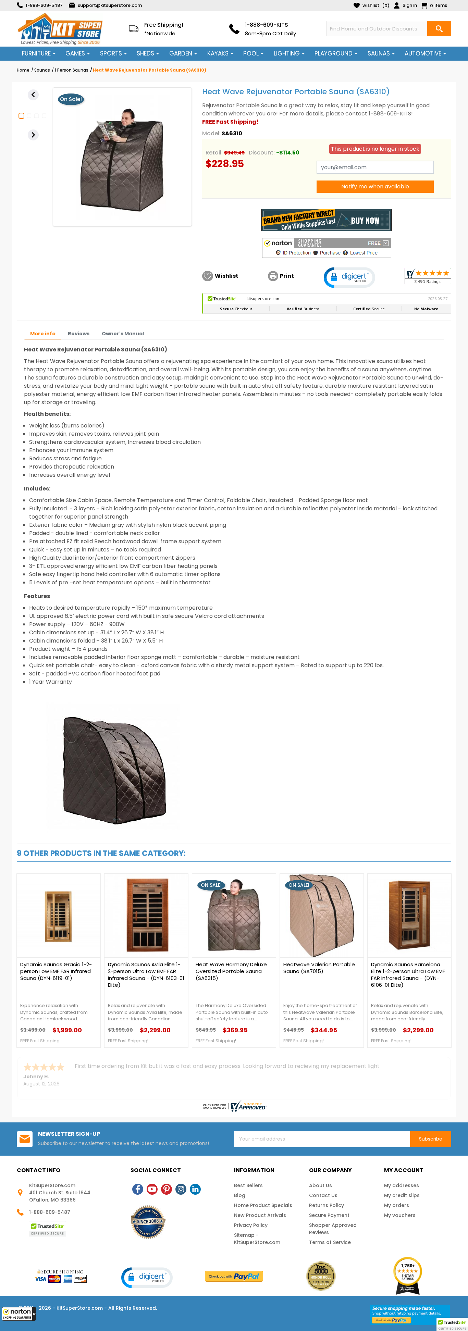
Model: (211, 133)
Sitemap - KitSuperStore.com (257, 1239)
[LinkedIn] (195, 1189)
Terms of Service (330, 1242)
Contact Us (323, 1195)
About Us (320, 1185)
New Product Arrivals (260, 1215)
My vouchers (400, 1215)
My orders (396, 1205)
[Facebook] (137, 1189)
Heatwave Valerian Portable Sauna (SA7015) (319, 968)
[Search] (439, 28)
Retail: (214, 153)
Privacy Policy (251, 1225)
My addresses (401, 1185)
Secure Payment (329, 1215)
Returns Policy (326, 1205)
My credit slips (402, 1195)
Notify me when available (375, 186)
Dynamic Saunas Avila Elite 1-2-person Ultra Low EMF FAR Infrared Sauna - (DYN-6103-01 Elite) (146, 974)
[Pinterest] (166, 1189)
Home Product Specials (263, 1205)
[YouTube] (152, 1189)
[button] (19, 1314)
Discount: (262, 153)
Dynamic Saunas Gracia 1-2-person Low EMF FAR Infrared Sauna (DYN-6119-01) (56, 971)
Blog (239, 1195)
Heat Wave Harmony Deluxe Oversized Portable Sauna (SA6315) (231, 971)
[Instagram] (180, 1189)
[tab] (43, 334)
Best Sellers (248, 1185)
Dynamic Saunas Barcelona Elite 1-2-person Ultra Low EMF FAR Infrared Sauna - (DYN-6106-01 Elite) (408, 974)
